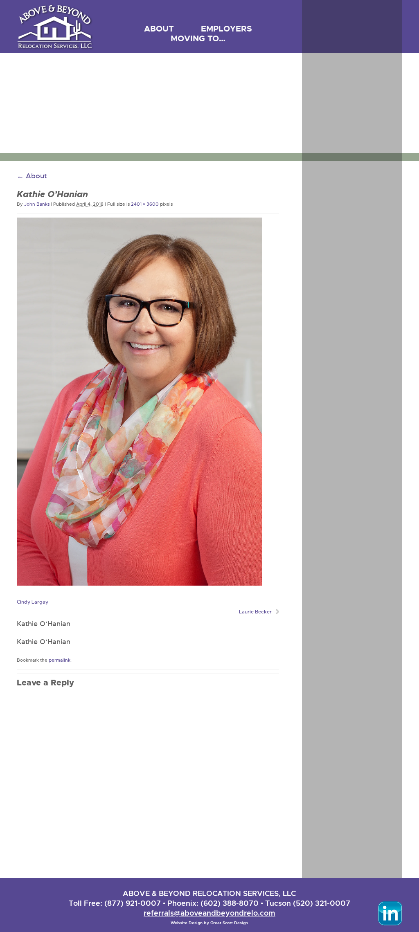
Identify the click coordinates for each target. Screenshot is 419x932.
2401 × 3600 (145, 204)
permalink (59, 660)
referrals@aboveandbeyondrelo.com (209, 913)
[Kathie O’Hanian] (139, 583)
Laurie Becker (255, 612)
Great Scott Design (229, 922)
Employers (226, 28)
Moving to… (198, 38)
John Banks (37, 204)
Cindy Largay (32, 602)
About (159, 28)
